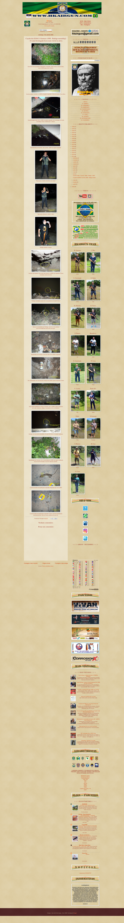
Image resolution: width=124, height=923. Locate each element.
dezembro (75, 158)
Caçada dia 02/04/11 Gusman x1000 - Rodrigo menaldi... (84, 177)
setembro (75, 164)
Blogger (75, 913)
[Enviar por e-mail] (51, 518)
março (74, 180)
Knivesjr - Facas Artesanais (85, 814)
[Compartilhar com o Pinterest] (56, 518)
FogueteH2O (84, 824)
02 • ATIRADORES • (85, 105)
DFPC (85, 780)
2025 (73, 128)
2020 (73, 138)
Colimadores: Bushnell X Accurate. (88, 740)
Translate (50, 31)
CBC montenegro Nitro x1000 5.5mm (88, 733)
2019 (73, 140)
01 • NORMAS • (85, 103)
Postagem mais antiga (61, 563)
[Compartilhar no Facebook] (55, 518)
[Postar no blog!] (52, 518)
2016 (73, 146)
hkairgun (50, 20)
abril (74, 174)
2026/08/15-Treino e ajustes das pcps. (87, 805)
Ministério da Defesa (85, 776)
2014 (73, 150)
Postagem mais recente (31, 563)
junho (74, 170)
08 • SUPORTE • (85, 116)
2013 (73, 152)
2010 (73, 186)
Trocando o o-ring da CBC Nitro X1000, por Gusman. (88, 689)
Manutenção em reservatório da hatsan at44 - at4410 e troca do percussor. (88, 720)
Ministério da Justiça (85, 775)
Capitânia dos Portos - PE (85, 788)
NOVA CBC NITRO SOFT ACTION (88, 696)
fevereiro (75, 182)
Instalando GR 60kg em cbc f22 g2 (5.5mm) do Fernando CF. (88, 704)
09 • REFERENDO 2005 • (85, 118)
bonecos (87, 854)
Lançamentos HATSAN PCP (85, 873)
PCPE (85, 787)
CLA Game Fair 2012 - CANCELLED (79, 846)
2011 (73, 156)
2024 (73, 130)
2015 (73, 148)
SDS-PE (85, 783)
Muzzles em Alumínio (84, 834)
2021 (73, 136)
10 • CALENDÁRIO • (85, 120)
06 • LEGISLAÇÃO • (85, 112)
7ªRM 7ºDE (85, 779)
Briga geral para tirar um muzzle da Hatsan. (88, 726)
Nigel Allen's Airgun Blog (84, 845)
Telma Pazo (84, 853)
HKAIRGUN (84, 804)
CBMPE (85, 786)
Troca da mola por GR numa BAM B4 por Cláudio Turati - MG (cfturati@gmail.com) (88, 711)
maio (74, 172)
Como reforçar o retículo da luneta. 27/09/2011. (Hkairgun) (88, 676)
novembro (75, 160)
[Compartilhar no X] (54, 518)
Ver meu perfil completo (49, 25)
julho (74, 168)
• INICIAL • (85, 101)
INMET (85, 789)
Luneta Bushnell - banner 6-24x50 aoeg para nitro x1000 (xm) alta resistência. (88, 683)
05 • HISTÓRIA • (85, 110)
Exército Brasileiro (85, 778)
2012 (73, 154)
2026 (73, 126)
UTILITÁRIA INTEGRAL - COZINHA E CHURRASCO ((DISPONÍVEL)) (87, 816)
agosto (74, 166)
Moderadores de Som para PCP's (85, 836)
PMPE (85, 784)
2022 (73, 134)
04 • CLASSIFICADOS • (85, 109)
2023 (73, 132)
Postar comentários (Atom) (47, 566)
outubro (75, 162)
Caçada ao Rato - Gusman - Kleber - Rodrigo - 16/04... (84, 175)
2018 (73, 142)
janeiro (74, 184)
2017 (73, 144)
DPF (85, 782)
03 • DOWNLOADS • (85, 107)
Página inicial (46, 563)
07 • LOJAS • (85, 114)
